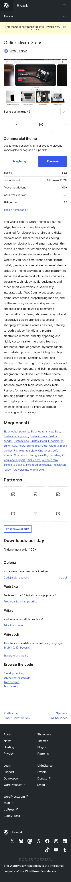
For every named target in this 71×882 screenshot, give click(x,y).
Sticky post (33, 459)
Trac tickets (11, 686)
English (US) (11, 647)
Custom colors (38, 436)
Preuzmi (53, 161)
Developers (11, 778)
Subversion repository (17, 677)
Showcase (44, 734)
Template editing (14, 464)
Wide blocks (36, 469)
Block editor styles (42, 431)
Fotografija (36, 455)
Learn (7, 765)
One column (21, 455)
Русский (25, 647)
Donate (44, 778)
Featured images (29, 445)
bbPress (11, 809)
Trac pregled (11, 682)
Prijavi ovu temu (13, 625)
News (7, 741)
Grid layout (45, 450)
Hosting (9, 747)
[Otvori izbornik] (65, 5)
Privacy (9, 753)
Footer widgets (49, 445)
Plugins (42, 747)
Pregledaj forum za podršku (20, 601)
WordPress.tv (14, 785)
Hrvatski (17, 832)
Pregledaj (19, 161)
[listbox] (35, 504)
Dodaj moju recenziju (16, 577)
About (8, 734)
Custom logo (21, 440)
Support (9, 772)
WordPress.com (16, 796)
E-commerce (56, 440)
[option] (13, 494)
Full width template (25, 450)
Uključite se (45, 765)
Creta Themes (18, 50)
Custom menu (38, 440)
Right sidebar (52, 455)
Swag (42, 785)
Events (42, 772)
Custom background (16, 436)
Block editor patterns (16, 431)
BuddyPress (13, 816)
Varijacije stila (50, 459)
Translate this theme (16, 655)
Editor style (10, 445)
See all (63, 577)
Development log (14, 673)
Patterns (43, 753)
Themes (8, 16)
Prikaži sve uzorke (17, 528)
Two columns (20, 469)
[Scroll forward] (64, 111)
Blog (57, 431)
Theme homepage (15, 209)
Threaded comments (38, 464)
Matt (9, 803)
